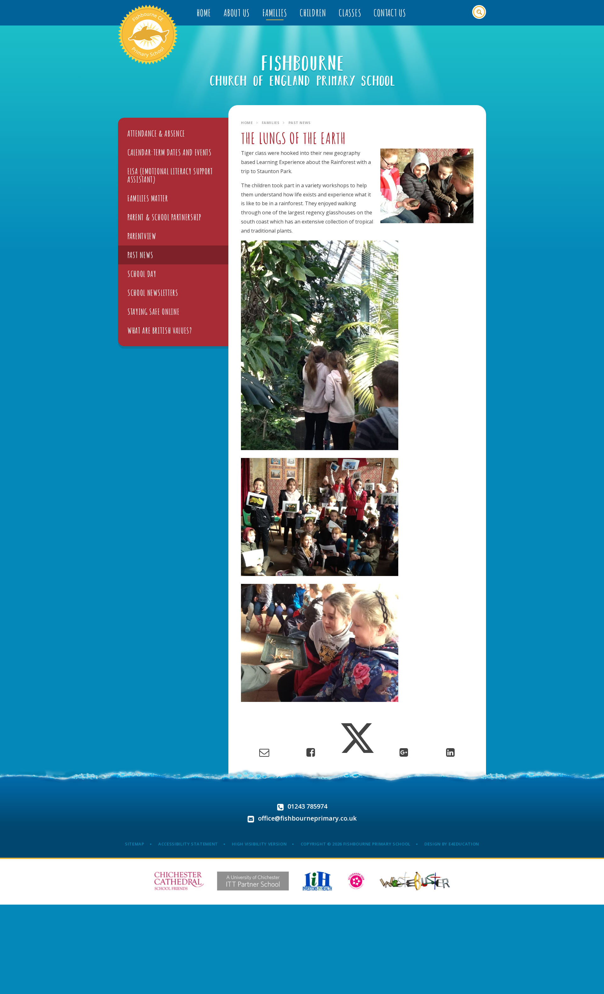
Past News (299, 122)
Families (270, 122)
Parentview (141, 236)
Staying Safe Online (153, 312)
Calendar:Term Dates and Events (169, 152)
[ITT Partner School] (253, 881)
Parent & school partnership (164, 217)
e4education (464, 844)
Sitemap (134, 844)
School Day (141, 274)
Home (247, 122)
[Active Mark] (356, 881)
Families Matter (147, 198)
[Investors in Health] (317, 881)
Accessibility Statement (188, 844)
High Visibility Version (259, 844)
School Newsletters (152, 293)
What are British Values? (159, 330)
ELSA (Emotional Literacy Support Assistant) (170, 175)
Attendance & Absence (156, 133)
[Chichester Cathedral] (179, 881)
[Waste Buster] (414, 881)
